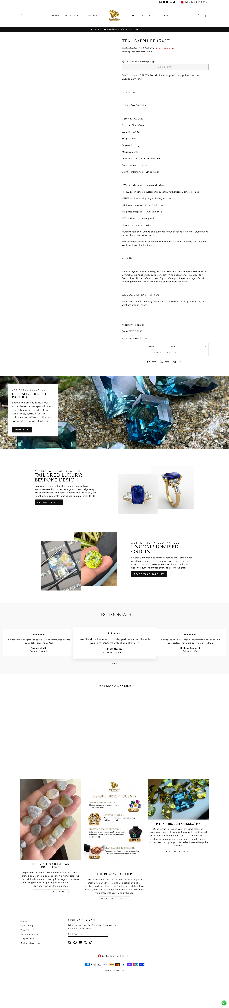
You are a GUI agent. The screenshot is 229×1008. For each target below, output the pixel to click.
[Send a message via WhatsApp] (224, 1003)
